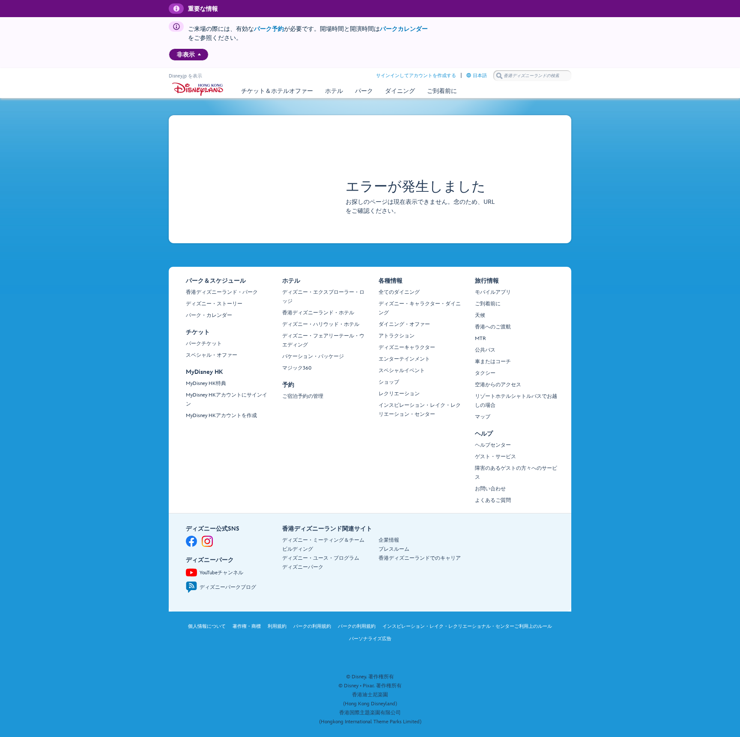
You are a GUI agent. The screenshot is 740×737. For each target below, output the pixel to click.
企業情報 (389, 540)
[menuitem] (199, 54)
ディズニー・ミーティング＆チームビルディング (323, 544)
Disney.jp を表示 (185, 76)
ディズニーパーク (302, 567)
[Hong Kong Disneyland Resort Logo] (198, 89)
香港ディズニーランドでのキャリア (420, 558)
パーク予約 (269, 29)
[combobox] (532, 76)
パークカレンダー (404, 29)
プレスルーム (394, 549)
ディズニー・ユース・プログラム (320, 558)
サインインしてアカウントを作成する (416, 75)
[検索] (499, 75)
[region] (189, 54)
